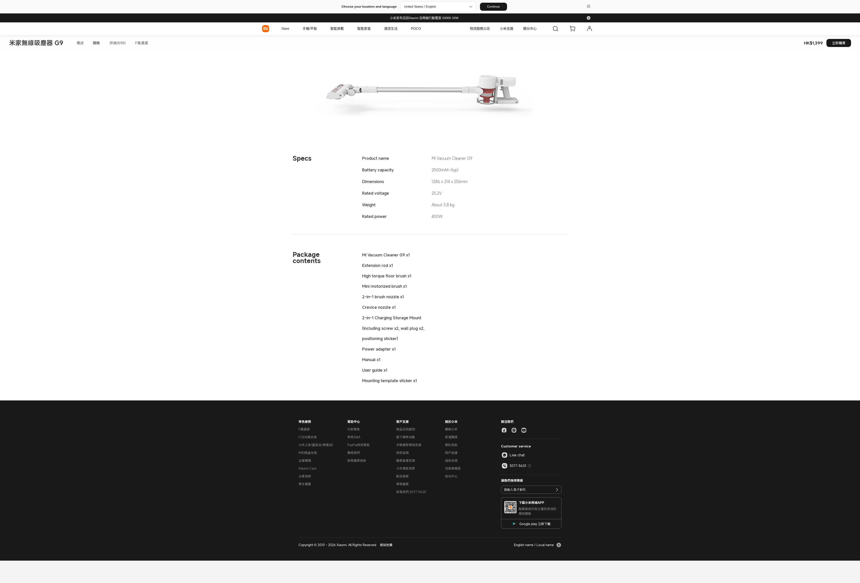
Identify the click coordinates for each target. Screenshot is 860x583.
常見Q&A (353, 437)
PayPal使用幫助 (358, 445)
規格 (96, 43)
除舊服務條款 (356, 460)
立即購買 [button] (838, 43)
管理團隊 (451, 437)
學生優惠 (305, 484)
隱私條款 (451, 445)
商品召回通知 (405, 429)
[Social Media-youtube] (524, 430)
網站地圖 (386, 545)
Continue (493, 6)
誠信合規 (451, 460)
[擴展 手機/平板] (319, 28)
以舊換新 (305, 476)
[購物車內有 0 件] (572, 28)
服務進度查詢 (405, 460)
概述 (80, 43)
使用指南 (402, 453)
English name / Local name (534, 545)
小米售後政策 (405, 468)
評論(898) (118, 43)
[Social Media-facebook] (504, 430)
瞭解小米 (451, 429)
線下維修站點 (405, 437)
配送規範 (402, 476)
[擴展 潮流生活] (399, 28)
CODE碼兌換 (308, 437)
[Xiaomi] (265, 28)
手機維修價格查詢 (408, 445)
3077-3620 (518, 466)
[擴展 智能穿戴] (346, 28)
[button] (588, 6)
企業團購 (305, 460)
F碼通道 (141, 43)
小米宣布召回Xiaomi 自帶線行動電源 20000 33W (424, 18)
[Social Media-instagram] (514, 430)
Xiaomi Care (307, 468)
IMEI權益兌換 (308, 453)
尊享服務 (402, 484)
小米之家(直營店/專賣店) (316, 445)
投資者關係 (453, 468)
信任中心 (451, 476)
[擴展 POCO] (423, 28)
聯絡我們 (353, 453)
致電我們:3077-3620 (411, 492)
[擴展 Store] (291, 28)
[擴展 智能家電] (373, 28)
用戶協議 (451, 453)
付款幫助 (353, 429)
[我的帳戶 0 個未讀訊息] (589, 28)
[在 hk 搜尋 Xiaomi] (555, 28)
